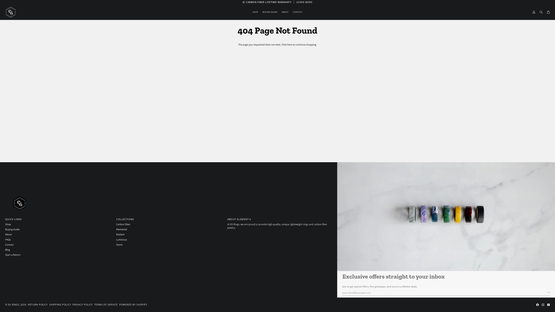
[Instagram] (543, 304)
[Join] (547, 292)
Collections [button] (125, 219)
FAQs (8, 239)
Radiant (120, 234)
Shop (8, 224)
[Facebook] (537, 304)
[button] (255, 12)
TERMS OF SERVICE (106, 304)
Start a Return (13, 254)
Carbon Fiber (123, 224)
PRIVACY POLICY (83, 304)
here (289, 44)
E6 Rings (14, 304)
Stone (119, 244)
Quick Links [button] (13, 219)
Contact (9, 244)
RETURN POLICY (38, 304)
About (8, 234)
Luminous (121, 239)
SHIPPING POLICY (60, 304)
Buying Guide (12, 229)
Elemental (121, 229)
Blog (7, 249)
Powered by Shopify (133, 304)
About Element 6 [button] (239, 219)
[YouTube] (548, 304)
